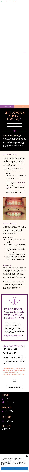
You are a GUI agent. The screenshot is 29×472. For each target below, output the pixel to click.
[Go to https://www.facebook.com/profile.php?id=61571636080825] (5, 429)
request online (18, 335)
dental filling (12, 269)
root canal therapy (21, 182)
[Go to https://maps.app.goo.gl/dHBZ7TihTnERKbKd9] (7, 429)
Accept (14, 468)
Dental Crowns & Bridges (17, 139)
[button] (27, 456)
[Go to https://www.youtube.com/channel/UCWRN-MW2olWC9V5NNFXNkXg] (9, 429)
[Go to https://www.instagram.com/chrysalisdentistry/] (3, 429)
